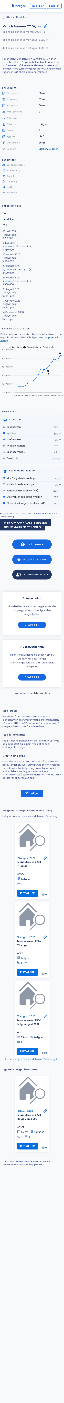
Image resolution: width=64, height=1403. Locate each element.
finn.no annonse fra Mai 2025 (23, 31)
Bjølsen (43, 149)
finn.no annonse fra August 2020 (26, 39)
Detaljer (27, 893)
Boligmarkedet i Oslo (22, 527)
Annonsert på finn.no (14, 246)
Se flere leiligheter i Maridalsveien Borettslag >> (32, 1059)
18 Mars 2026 (25, 1111)
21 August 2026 (26, 858)
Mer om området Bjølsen (25, 522)
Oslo (39, 26)
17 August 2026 (26, 1016)
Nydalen (53, 149)
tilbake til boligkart (17, 17)
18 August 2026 (26, 937)
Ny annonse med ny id (15, 269)
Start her (32, 625)
